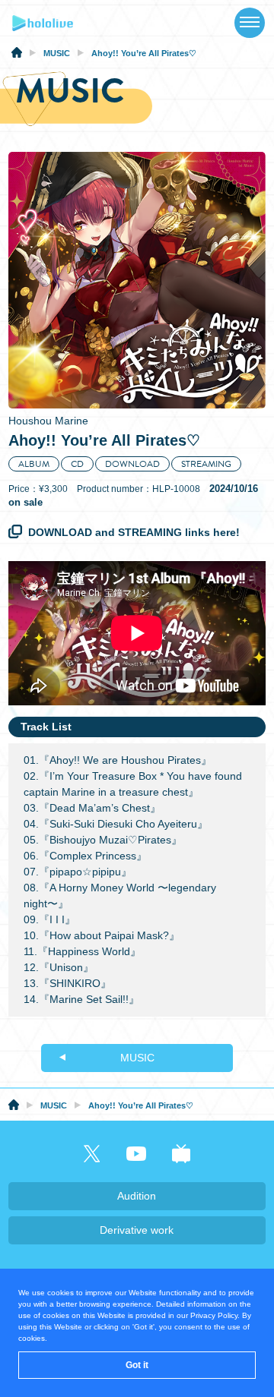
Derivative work (137, 1230)
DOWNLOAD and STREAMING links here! (134, 532)
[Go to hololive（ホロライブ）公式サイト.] (16, 54)
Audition (136, 1196)
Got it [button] (137, 1365)
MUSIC (137, 1058)
